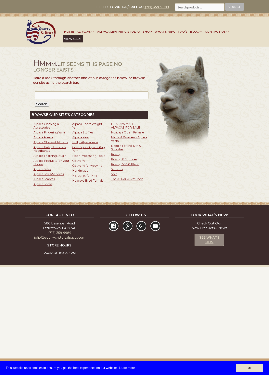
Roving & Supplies (124, 159)
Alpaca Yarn (80, 137)
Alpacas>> (85, 31)
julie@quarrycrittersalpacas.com (59, 237)
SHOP (147, 31)
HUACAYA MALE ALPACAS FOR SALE (125, 125)
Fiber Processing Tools (88, 156)
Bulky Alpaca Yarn (85, 142)
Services (117, 169)
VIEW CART (73, 39)
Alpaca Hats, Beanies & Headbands (49, 149)
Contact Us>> (217, 31)
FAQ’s (182, 31)
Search (234, 7)
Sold (114, 174)
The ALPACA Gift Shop (127, 179)
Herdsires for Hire (84, 175)
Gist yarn (78, 161)
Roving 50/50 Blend (125, 164)
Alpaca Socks (42, 184)
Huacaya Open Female (127, 132)
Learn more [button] (127, 367)
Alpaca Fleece (43, 137)
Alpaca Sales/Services (48, 174)
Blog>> (196, 31)
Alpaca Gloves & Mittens (50, 142)
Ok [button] (249, 367)
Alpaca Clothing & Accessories (46, 125)
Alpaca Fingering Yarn (49, 132)
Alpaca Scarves (44, 179)
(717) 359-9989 (156, 7)
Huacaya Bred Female (88, 180)
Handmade (80, 170)
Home (69, 31)
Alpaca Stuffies (82, 132)
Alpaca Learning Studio (118, 31)
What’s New (164, 31)
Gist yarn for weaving (87, 165)
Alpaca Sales (42, 169)
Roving (116, 154)
